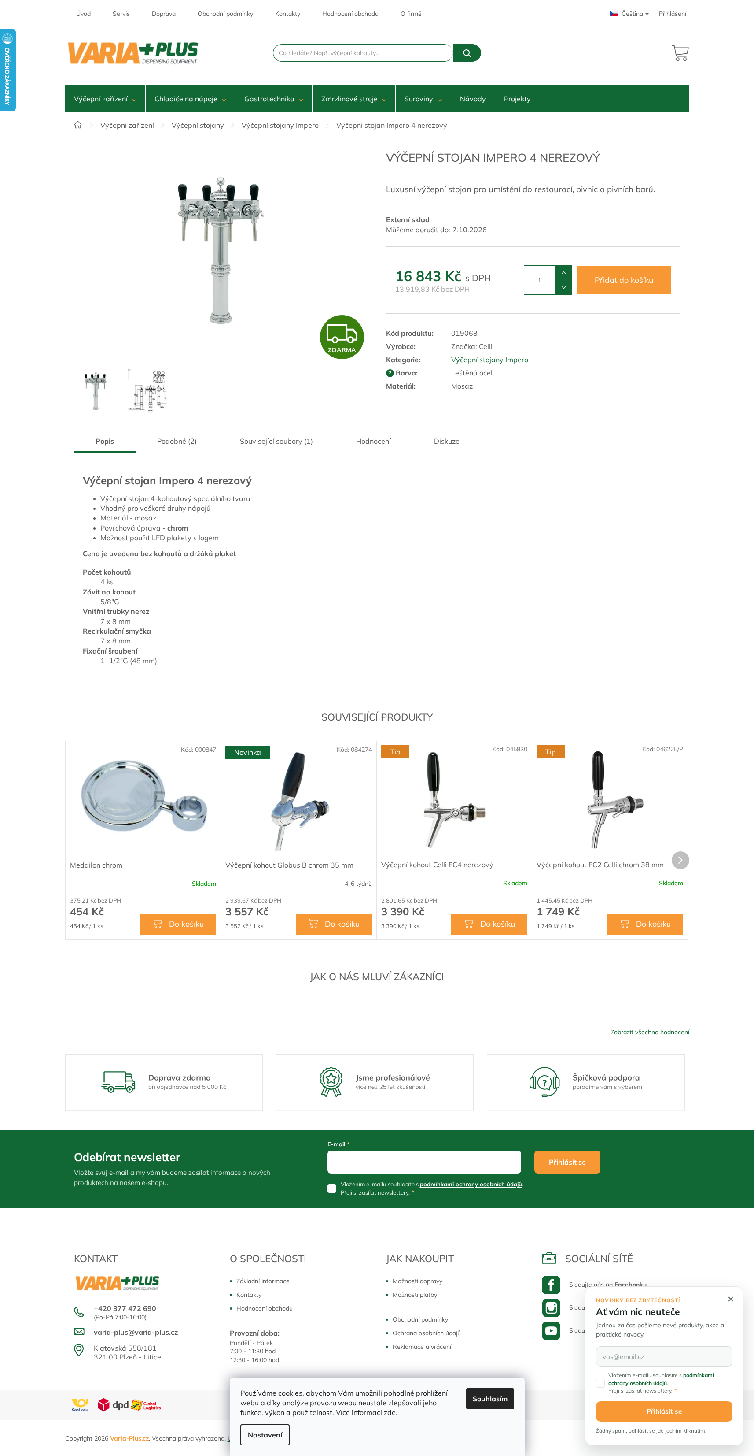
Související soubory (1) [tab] (276, 441)
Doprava (164, 14)
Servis (121, 14)
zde (390, 1412)
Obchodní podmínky (225, 14)
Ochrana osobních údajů (427, 1333)
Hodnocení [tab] (373, 441)
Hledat (467, 53)
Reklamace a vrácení (422, 1347)
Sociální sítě (599, 1258)
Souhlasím (490, 1398)
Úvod (83, 14)
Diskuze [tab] (447, 441)
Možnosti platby (415, 1295)
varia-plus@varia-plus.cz (136, 1332)
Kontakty (287, 14)
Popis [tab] (105, 441)
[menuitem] (105, 98)
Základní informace (263, 1281)
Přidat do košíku (624, 280)
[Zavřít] (731, 1299)
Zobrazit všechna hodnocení (650, 1032)
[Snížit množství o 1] (563, 287)
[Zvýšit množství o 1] (563, 273)
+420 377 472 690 (125, 1308)
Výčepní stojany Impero (489, 359)
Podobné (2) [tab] (177, 441)
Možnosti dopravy (417, 1281)
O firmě (411, 14)
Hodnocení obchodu (350, 14)
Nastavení (265, 1434)
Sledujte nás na (608, 1285)
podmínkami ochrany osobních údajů (471, 1184)
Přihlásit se (567, 1162)
